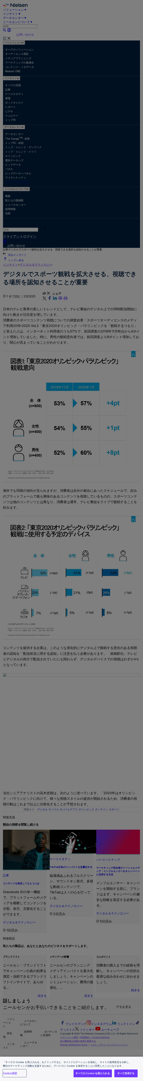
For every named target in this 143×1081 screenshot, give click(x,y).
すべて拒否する (126, 1073)
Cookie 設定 (10, 1073)
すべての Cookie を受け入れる (93, 1073)
